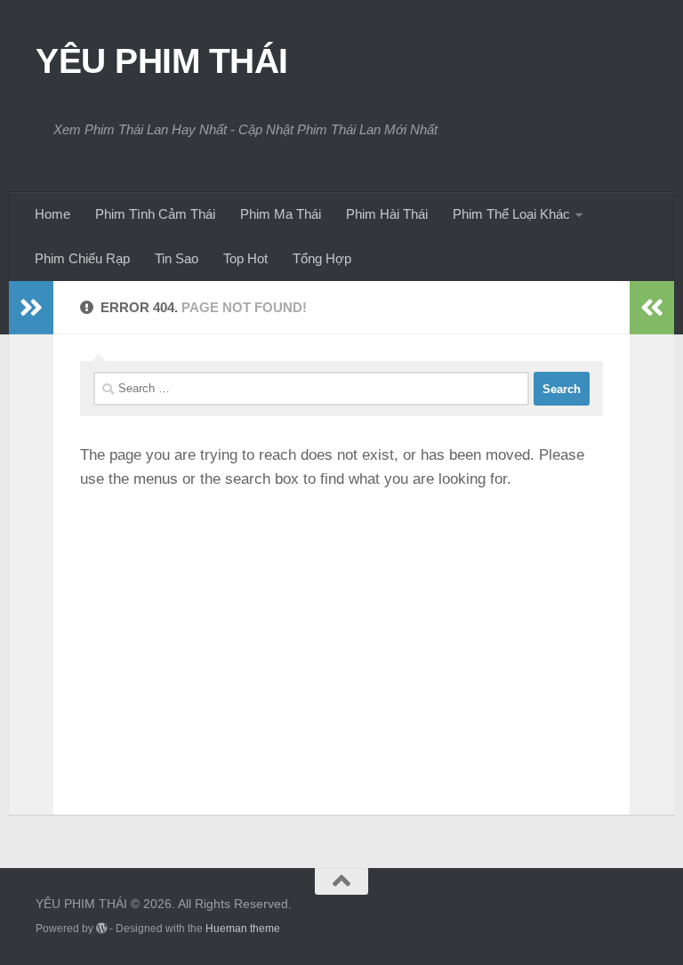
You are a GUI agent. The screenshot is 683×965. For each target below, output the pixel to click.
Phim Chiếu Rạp (82, 258)
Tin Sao (176, 258)
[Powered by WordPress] (101, 928)
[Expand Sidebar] (31, 307)
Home (52, 213)
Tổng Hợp (322, 258)
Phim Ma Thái (280, 213)
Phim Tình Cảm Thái (155, 213)
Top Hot (245, 258)
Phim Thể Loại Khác (511, 213)
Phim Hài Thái (387, 213)
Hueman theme (242, 928)
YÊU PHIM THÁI (162, 60)
